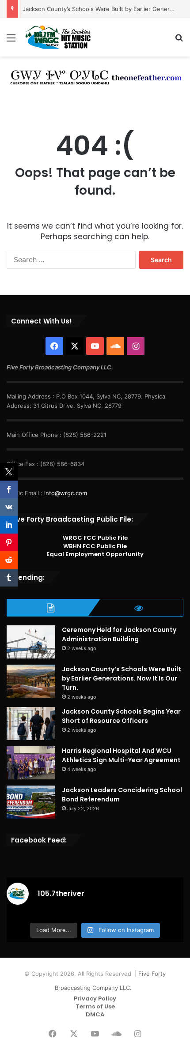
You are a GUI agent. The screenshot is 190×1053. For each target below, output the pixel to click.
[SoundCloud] (115, 346)
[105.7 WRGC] (57, 37)
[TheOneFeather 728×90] (95, 75)
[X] (75, 346)
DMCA (95, 1014)
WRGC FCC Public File (95, 538)
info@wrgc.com (65, 492)
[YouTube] (95, 346)
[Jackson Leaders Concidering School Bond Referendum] (31, 802)
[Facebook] (54, 346)
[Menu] (11, 41)
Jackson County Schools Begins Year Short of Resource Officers (121, 716)
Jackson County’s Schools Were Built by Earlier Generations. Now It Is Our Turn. (121, 678)
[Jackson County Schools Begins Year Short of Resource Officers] (31, 723)
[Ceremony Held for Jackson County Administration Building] (31, 641)
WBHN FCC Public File (95, 546)
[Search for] (179, 41)
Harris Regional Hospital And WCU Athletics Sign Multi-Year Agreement (121, 755)
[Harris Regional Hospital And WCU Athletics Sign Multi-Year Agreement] (31, 762)
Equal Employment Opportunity (95, 554)
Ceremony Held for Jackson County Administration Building (119, 634)
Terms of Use (95, 1006)
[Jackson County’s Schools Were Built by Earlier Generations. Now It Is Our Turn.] (31, 681)
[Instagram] (135, 346)
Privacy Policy (95, 998)
